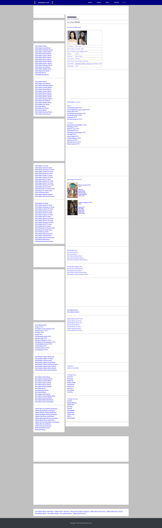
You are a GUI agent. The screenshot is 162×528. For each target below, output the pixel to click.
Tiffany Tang (70, 414)
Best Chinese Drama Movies (74, 256)
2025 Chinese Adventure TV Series (44, 207)
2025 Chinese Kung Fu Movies (43, 95)
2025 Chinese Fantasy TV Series (44, 214)
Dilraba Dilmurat (72, 402)
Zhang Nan (81, 207)
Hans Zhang (70, 390)
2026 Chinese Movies (41, 46)
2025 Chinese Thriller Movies (43, 102)
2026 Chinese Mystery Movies (43, 63)
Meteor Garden (71, 144)
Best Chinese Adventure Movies (43, 378)
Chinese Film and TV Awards (114, 511)
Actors (68, 19)
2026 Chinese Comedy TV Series (44, 171)
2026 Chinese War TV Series (43, 186)
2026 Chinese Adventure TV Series (44, 169)
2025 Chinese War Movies (42, 104)
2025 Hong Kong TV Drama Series (45, 228)
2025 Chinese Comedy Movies (43, 87)
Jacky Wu (70, 376)
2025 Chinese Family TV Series (43, 212)
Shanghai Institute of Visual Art (84, 63)
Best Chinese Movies (72, 252)
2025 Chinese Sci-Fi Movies (42, 100)
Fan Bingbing (71, 410)
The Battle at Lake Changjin (43, 328)
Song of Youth (71, 136)
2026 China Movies (40, 72)
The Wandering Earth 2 (41, 344)
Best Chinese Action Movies (42, 377)
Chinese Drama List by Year (74, 322)
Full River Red (39, 338)
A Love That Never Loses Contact (76, 109)
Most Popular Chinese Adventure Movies (46, 364)
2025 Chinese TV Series (41, 203)
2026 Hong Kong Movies (42, 74)
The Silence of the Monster (74, 132)
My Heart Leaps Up (72, 119)
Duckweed (70, 117)
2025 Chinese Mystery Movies (43, 96)
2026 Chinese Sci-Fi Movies (42, 67)
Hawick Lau (70, 386)
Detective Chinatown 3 (41, 340)
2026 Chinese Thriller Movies (43, 68)
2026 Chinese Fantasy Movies (43, 55)
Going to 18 (70, 140)
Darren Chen (82, 192)
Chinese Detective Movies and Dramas (45, 412)
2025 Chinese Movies (41, 81)
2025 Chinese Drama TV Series (43, 210)
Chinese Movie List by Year (74, 320)
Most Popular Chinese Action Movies (45, 362)
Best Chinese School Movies (42, 394)
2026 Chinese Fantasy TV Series (44, 177)
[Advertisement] (74, 10)
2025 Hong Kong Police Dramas (44, 241)
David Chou (81, 213)
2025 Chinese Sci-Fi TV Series (43, 224)
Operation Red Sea (40, 347)
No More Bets (39, 346)
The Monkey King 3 (72, 115)
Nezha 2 (37, 327)
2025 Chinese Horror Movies (43, 93)
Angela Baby (70, 412)
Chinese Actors (59, 511)
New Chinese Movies (53, 513)
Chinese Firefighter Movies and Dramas (46, 414)
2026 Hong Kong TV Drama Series (45, 188)
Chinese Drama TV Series (74, 326)
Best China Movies (72, 254)
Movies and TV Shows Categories (79, 511)
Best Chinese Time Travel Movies (44, 401)
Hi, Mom (37, 332)
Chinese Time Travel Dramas (43, 425)
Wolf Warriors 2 (39, 330)
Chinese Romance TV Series (74, 330)
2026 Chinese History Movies (43, 57)
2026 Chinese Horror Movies (43, 59)
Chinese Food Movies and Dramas (44, 416)
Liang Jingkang (82, 194)
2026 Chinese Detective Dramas (44, 194)
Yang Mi (69, 408)
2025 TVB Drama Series (42, 231)
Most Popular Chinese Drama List (44, 356)
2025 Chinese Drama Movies (43, 89)
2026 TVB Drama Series (42, 192)
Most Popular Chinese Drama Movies (77, 272)
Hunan (82, 51)
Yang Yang (70, 378)
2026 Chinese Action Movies (43, 48)
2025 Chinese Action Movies (43, 83)
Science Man (70, 111)
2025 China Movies (40, 106)
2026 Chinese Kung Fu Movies (43, 61)
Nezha (37, 334)
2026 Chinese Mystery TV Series (44, 183)
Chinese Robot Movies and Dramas (45, 420)
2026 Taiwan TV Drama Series (43, 190)
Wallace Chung (71, 382)
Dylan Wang (81, 191)
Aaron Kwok (70, 384)
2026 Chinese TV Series (41, 165)
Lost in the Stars (39, 349)
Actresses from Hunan (73, 368)
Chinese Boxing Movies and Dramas (45, 410)
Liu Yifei (69, 400)
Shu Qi (69, 416)
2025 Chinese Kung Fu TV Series (44, 218)
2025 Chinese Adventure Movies (44, 85)
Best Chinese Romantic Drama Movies (77, 259)
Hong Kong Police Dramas (42, 427)
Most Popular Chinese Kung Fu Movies (46, 370)
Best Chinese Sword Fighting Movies (45, 396)
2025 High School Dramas (42, 239)
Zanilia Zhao (70, 404)
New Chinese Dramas (66, 513)
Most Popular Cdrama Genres (43, 360)
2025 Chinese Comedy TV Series (44, 209)
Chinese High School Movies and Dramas (46, 418)
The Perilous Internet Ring (74, 113)
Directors (66, 511)
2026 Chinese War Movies (42, 70)
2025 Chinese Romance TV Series (44, 222)
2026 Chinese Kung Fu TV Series (44, 181)
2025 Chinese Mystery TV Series (44, 220)
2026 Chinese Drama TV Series (43, 173)
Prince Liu (81, 211)
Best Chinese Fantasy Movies (43, 382)
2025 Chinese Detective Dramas (44, 233)
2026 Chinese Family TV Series (43, 175)
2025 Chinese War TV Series (43, 226)
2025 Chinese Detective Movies (43, 112)
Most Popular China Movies (74, 270)
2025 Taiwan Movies (40, 110)
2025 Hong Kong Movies (42, 108)
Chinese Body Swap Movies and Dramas (46, 408)
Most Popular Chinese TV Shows (44, 358)
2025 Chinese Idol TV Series (43, 216)
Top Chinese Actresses (73, 312)
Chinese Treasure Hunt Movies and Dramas (47, 422)
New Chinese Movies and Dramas (44, 511)
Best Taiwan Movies (40, 392)
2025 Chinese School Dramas (43, 235)
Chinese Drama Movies (73, 324)
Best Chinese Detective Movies (43, 398)
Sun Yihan (81, 208)
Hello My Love (71, 128)
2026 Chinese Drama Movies (43, 53)
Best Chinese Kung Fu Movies (43, 386)
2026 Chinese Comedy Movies (43, 51)
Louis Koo (70, 392)
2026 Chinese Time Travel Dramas (44, 196)
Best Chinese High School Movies (44, 399)
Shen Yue (80, 189)
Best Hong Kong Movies (42, 390)
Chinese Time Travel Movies (43, 423)
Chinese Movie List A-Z (79, 513)
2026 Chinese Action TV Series (43, 167)
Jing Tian (69, 406)
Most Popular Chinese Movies (75, 268)
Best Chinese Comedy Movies (43, 380)
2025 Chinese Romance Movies (43, 98)
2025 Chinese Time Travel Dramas (44, 237)
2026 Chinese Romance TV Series (44, 184)
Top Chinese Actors (72, 310)
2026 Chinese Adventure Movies (44, 49)
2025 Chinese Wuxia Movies (43, 114)
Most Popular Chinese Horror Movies (45, 368)
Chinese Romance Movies (74, 328)
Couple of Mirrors (72, 138)
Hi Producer (70, 126)
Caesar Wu (81, 195)
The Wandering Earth (41, 336)
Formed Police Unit (72, 107)
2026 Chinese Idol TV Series (43, 179)
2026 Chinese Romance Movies (43, 65)
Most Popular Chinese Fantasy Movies (45, 366)
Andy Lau (70, 388)
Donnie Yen (70, 380)
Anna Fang (81, 210)
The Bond (69, 134)
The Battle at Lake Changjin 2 (43, 342)
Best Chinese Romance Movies (75, 257)
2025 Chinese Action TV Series (43, 205)
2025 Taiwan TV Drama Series (43, 229)
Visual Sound (70, 130)
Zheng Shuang (71, 418)
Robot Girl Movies (40, 429)
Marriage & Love (72, 142)
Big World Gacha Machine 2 (75, 125)
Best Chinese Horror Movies (43, 384)
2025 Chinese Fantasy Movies (43, 91)
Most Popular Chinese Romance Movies (77, 274)
